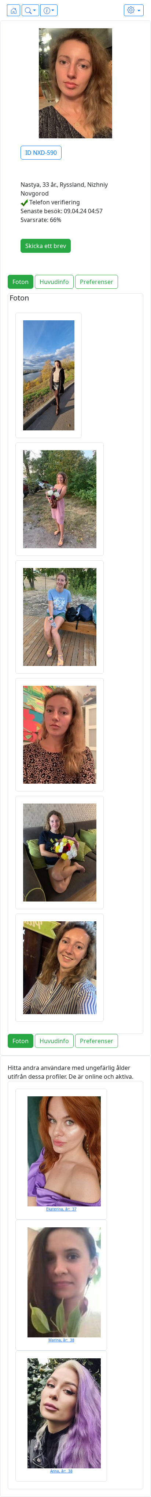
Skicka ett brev (45, 246)
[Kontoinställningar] (134, 10)
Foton (20, 282)
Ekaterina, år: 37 (61, 1209)
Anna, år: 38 (61, 1471)
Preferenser (96, 282)
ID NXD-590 (41, 153)
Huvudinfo (54, 282)
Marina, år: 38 (61, 1340)
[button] (30, 10)
